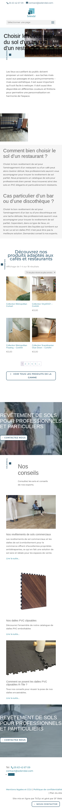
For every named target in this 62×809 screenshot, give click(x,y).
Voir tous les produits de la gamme (32, 376)
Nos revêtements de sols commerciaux (28, 534)
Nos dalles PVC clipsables (21, 620)
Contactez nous (15, 437)
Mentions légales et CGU (19, 789)
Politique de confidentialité (47, 789)
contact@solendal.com (19, 771)
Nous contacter (47, 804)
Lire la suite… (12, 558)
